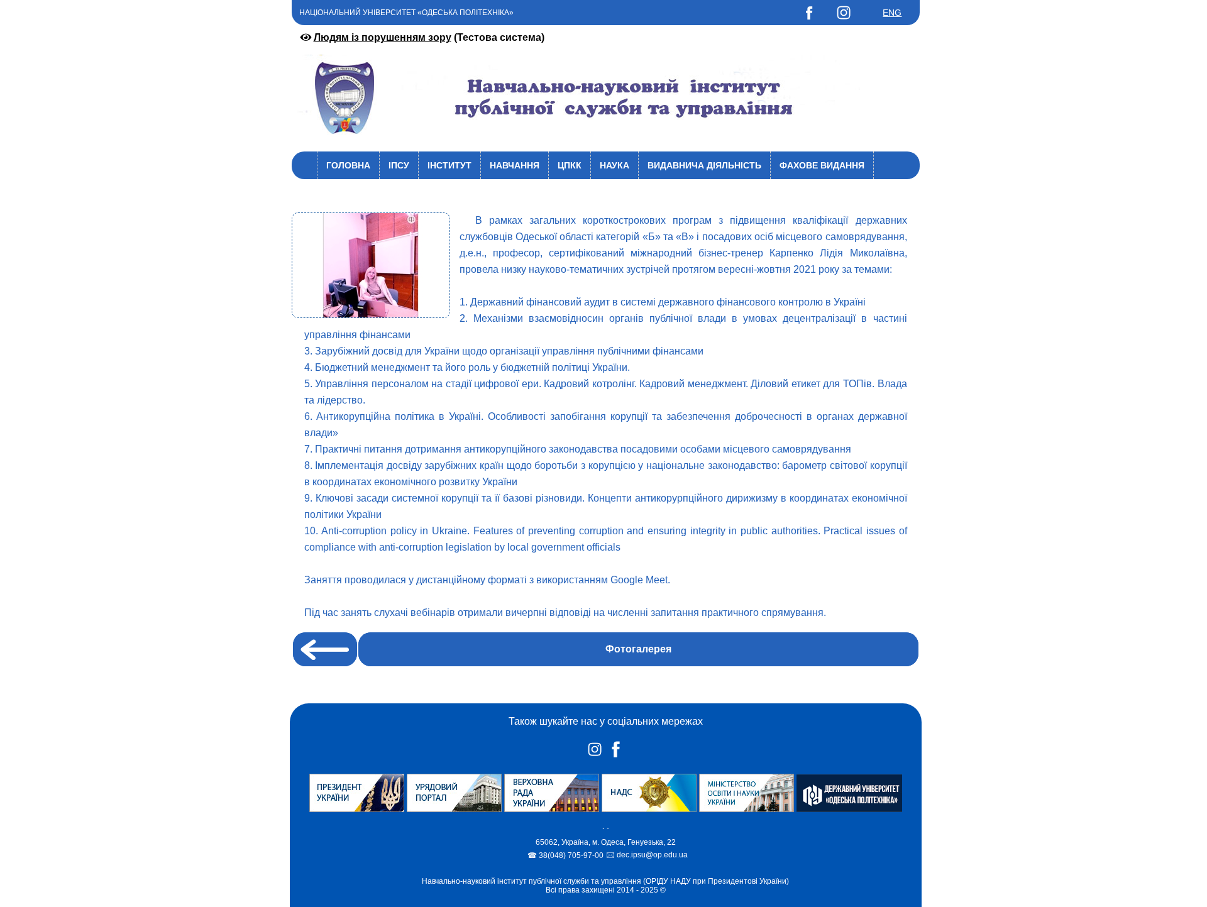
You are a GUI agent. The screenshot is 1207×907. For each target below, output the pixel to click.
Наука (614, 165)
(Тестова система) (429, 37)
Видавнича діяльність (704, 165)
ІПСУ (399, 165)
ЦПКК (569, 165)
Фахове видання (822, 165)
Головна (348, 165)
